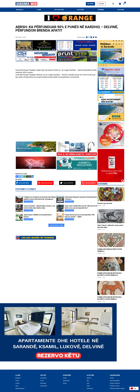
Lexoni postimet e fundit (56, 225)
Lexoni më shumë (28, 201)
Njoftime (120, 9)
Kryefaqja (19, 9)
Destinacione (59, 9)
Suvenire (101, 3)
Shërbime (101, 9)
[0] (124, 4)
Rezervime (90, 3)
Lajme (39, 9)
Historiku (80, 9)
